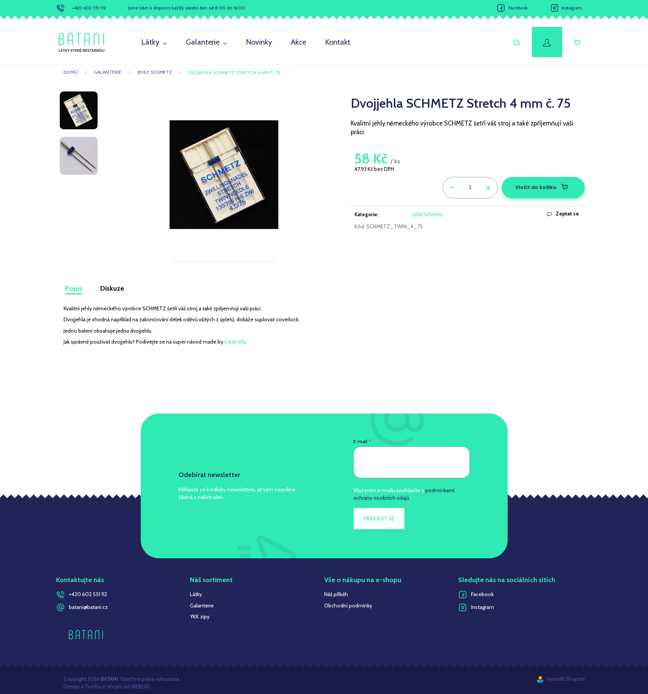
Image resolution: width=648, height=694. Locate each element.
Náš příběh (336, 594)
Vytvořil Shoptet (565, 678)
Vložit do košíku (535, 187)
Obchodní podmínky (348, 605)
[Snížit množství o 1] (452, 186)
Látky (196, 594)
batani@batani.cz (88, 607)
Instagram (571, 8)
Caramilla (235, 341)
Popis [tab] (73, 288)
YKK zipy (200, 616)
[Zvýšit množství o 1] (488, 186)
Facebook (518, 8)
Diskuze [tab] (112, 288)
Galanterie (202, 605)
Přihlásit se (379, 518)
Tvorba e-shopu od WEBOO (117, 686)
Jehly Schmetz (428, 214)
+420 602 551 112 (89, 8)
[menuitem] (154, 42)
